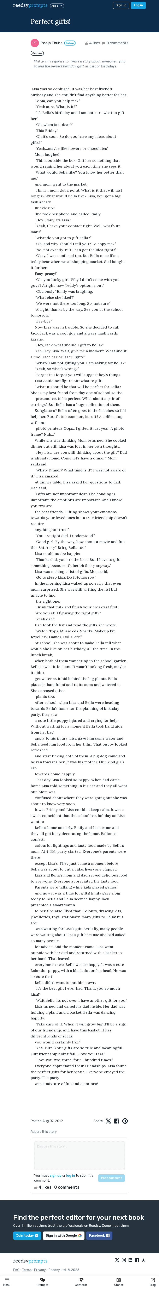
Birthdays (108, 66)
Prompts (42, 1285)
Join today (25, 1235)
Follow (70, 43)
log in (70, 1175)
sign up (55, 1175)
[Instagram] (123, 1260)
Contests (81, 1285)
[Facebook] (137, 1260)
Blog (153, 1285)
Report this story (44, 1132)
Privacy (40, 1270)
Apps (55, 5)
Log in (138, 5)
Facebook (97, 1235)
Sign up (121, 5)
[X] (117, 1260)
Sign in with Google (61, 1235)
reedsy (30, 5)
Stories (119, 1285)
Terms (26, 1270)
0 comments (117, 43)
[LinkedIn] (130, 1260)
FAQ (16, 1270)
